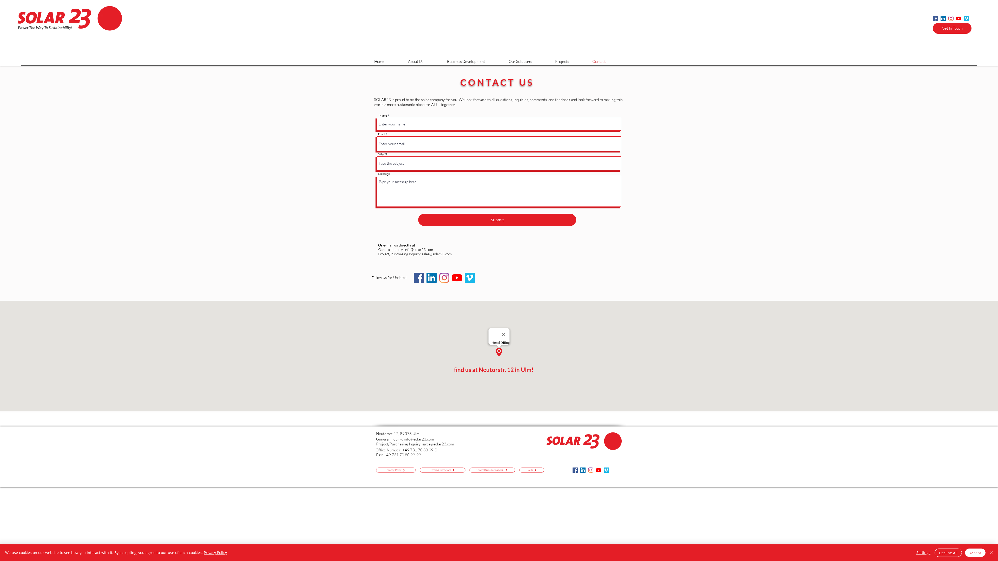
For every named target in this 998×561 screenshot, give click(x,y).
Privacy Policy (215, 552)
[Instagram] (951, 18)
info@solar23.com (418, 249)
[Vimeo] (966, 18)
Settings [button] (923, 552)
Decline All (948, 552)
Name (383, 116)
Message (384, 173)
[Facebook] (935, 18)
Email (381, 134)
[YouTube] (958, 18)
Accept (975, 552)
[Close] (992, 553)
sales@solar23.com (438, 444)
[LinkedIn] (943, 18)
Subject (382, 154)
